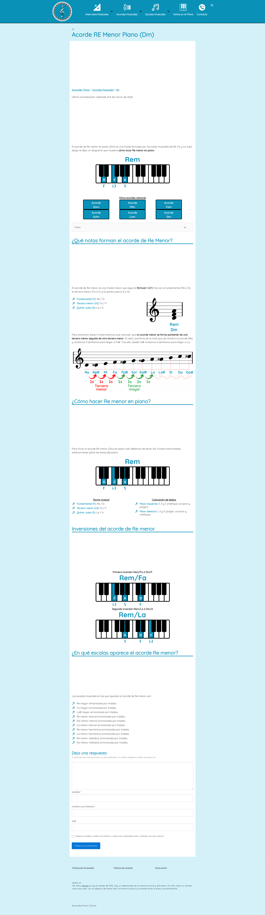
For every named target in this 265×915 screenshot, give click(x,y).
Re (73, 29)
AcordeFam (168, 205)
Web (74, 821)
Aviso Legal (161, 867)
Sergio (85, 885)
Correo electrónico (83, 806)
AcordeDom (96, 205)
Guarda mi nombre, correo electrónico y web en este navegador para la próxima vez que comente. (119, 836)
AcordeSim (168, 214)
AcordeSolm (96, 214)
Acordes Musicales (102, 90)
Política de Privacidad (83, 867)
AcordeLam (132, 214)
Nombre (76, 792)
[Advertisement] (132, 64)
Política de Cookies (123, 867)
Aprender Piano (81, 90)
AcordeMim (132, 205)
